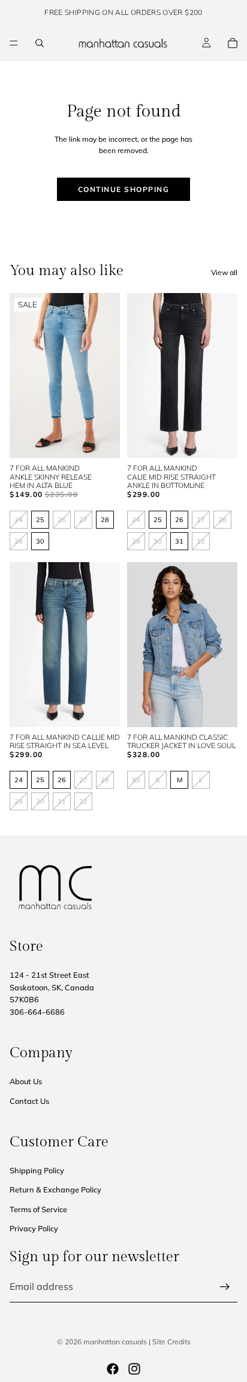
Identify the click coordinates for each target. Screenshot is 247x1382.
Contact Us (29, 1100)
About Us (26, 1081)
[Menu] (14, 43)
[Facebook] (113, 1369)
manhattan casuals (115, 1341)
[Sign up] (224, 1286)
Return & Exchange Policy (55, 1189)
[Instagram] (134, 1369)
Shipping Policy (37, 1170)
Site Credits (171, 1341)
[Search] (39, 43)
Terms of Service (38, 1209)
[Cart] (232, 43)
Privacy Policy (34, 1228)
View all (224, 272)
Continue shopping (124, 189)
